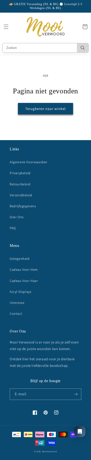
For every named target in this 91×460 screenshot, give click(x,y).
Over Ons (17, 217)
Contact (16, 313)
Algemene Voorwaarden (28, 162)
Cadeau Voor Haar (24, 281)
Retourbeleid (20, 184)
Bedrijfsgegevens (23, 206)
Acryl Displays (20, 291)
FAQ (13, 228)
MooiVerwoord (49, 451)
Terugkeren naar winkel (45, 108)
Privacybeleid (20, 173)
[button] (6, 26)
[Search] (82, 47)
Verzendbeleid (21, 195)
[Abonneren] (75, 394)
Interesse (17, 302)
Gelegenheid (20, 258)
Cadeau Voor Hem (24, 269)
